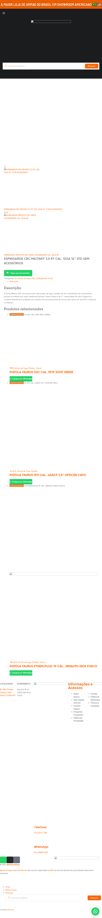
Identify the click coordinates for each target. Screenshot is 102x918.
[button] (95, 911)
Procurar (94, 898)
